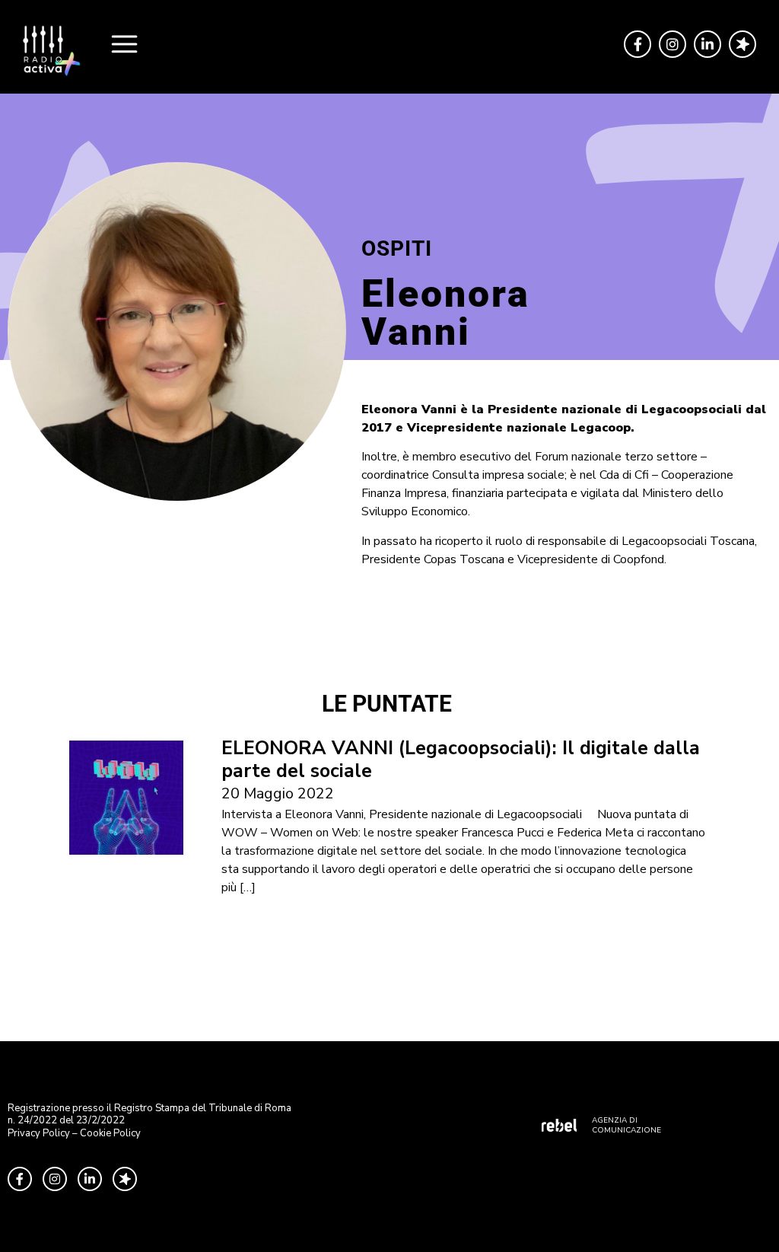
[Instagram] (672, 44)
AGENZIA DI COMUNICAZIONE (626, 1125)
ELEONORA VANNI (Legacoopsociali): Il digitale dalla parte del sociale (460, 759)
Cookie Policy (110, 1133)
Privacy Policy (39, 1133)
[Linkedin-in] (707, 44)
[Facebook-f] (637, 44)
